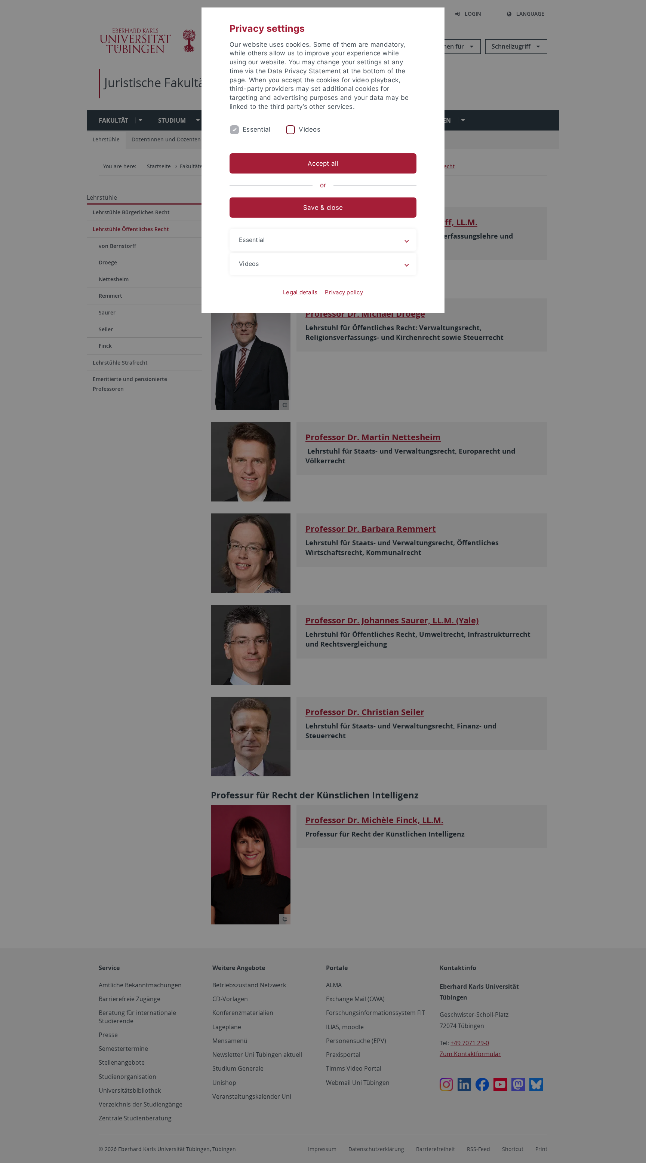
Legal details (300, 292)
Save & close (323, 207)
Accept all (323, 163)
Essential (256, 129)
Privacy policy (344, 292)
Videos (309, 129)
